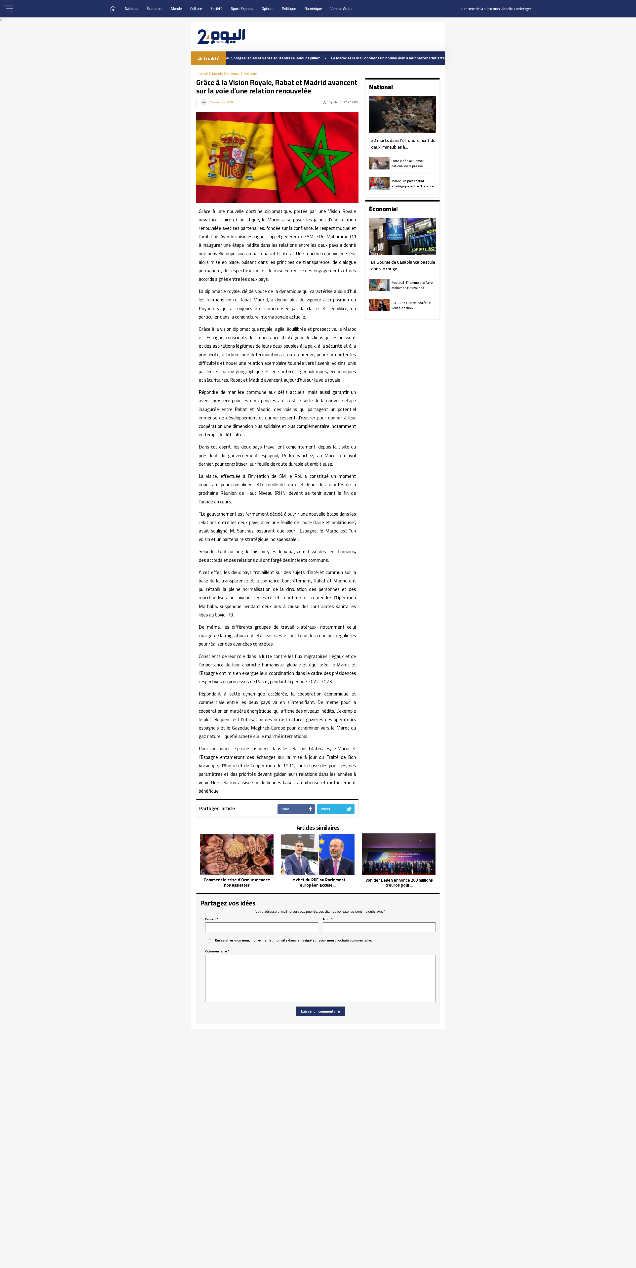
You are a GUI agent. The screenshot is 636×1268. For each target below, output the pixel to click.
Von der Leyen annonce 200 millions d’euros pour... (399, 883)
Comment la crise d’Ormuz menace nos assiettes (237, 882)
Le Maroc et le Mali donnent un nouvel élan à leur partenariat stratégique (348, 58)
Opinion (268, 8)
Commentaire (217, 951)
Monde (176, 8)
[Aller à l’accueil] (221, 36)
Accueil (203, 73)
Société (216, 8)
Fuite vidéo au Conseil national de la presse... (408, 163)
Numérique (313, 8)
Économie (154, 8)
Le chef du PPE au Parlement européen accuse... (317, 882)
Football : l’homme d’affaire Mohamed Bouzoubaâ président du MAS (412, 285)
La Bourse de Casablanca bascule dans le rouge (403, 265)
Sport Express (242, 8)
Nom (328, 919)
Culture (196, 8)
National (131, 8)
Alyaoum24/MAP (221, 102)
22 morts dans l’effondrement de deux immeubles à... (403, 144)
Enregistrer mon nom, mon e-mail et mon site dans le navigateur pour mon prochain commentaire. (293, 940)
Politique (289, 8)
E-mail (211, 919)
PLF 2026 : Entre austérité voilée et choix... (411, 305)
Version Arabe (341, 8)
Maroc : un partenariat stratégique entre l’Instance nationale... (413, 183)
